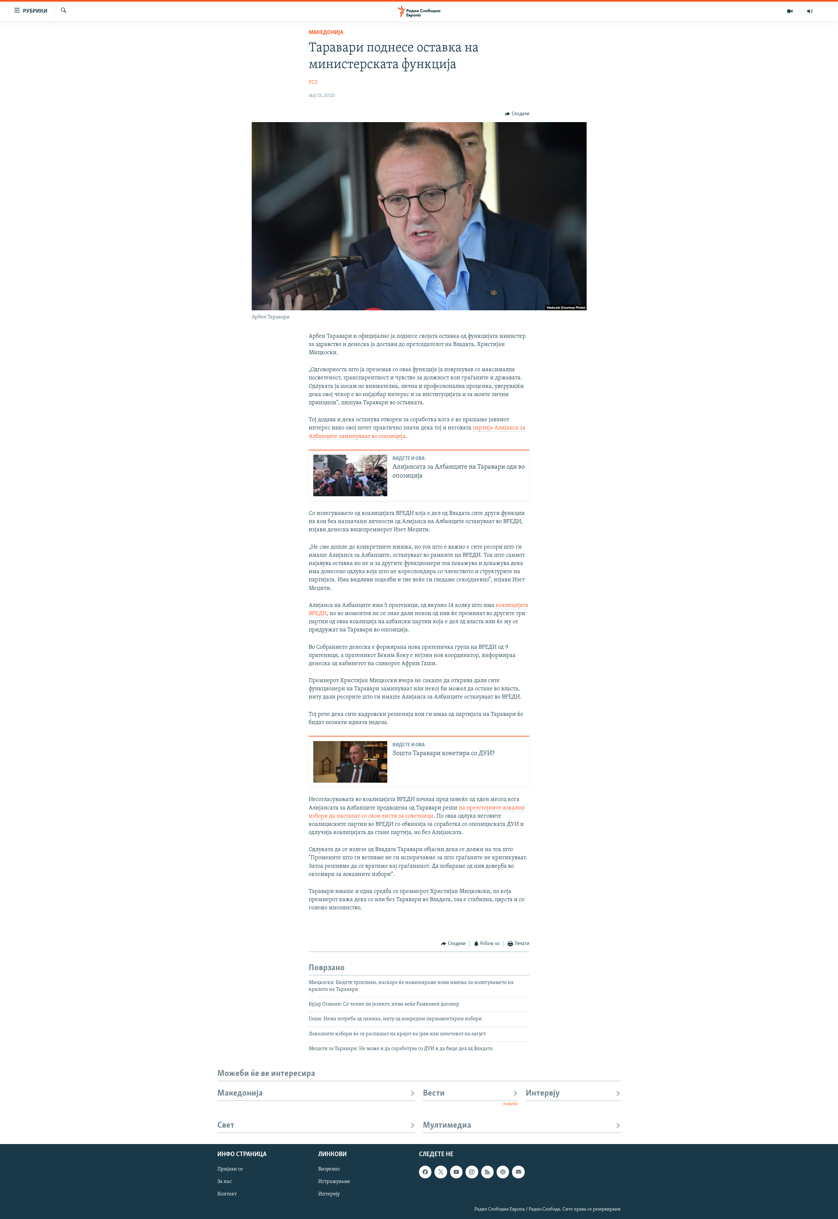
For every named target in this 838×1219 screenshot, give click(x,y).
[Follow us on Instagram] (471, 1172)
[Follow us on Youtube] (456, 1172)
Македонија (326, 33)
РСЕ (313, 82)
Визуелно (329, 1169)
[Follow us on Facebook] (425, 1172)
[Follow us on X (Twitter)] (440, 1172)
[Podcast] (503, 1172)
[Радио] (810, 11)
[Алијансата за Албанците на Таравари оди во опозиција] (350, 475)
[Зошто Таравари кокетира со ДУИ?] (350, 762)
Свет (225, 1125)
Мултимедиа (447, 1125)
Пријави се (230, 1169)
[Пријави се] (518, 1172)
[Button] (517, 114)
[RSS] (487, 1172)
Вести (434, 1093)
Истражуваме (334, 1181)
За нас (224, 1181)
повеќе (510, 1103)
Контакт (227, 1194)
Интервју (543, 1093)
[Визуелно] (790, 11)
